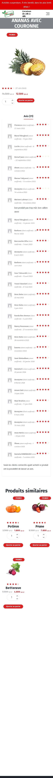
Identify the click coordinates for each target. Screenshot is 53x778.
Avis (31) (28, 116)
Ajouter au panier (26, 100)
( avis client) (20, 88)
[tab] (28, 116)
